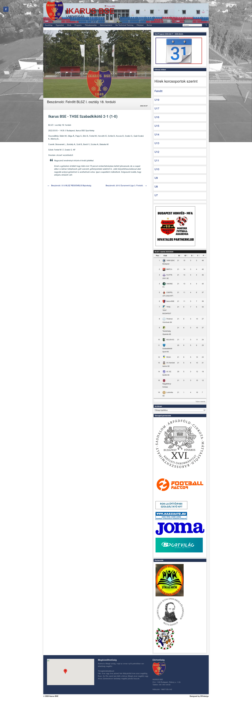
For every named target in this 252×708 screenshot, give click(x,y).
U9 (156, 178)
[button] (65, 671)
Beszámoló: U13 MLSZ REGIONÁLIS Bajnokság (69, 185)
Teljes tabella (200, 401)
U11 (156, 160)
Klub (165, 255)
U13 (156, 143)
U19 (156, 100)
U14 (156, 134)
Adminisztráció (106, 25)
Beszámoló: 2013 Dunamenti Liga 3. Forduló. (126, 185)
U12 (156, 152)
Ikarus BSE (90, 11)
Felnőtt (158, 91)
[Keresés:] (192, 25)
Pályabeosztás (91, 25)
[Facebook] (6, 9)
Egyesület (60, 25)
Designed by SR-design (199, 696)
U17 (156, 108)
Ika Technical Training (124, 25)
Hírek (69, 25)
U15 (156, 126)
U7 (156, 195)
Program (78, 25)
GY (185, 255)
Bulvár (149, 25)
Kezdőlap (48, 25)
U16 (156, 117)
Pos (157, 255)
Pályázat (140, 25)
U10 (156, 169)
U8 (156, 186)
